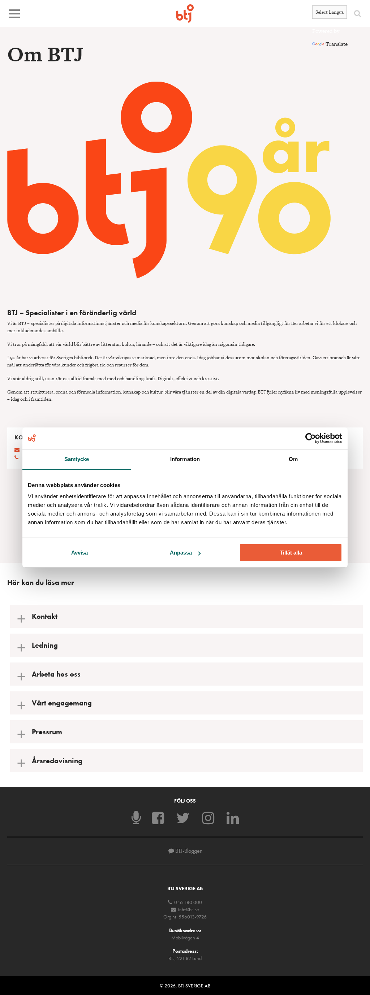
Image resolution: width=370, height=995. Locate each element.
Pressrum (47, 732)
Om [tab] (293, 459)
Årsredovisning (57, 760)
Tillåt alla (291, 552)
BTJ (185, 13)
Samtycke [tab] (76, 459)
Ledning (45, 645)
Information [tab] (185, 459)
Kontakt (44, 616)
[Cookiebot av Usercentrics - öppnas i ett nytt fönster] (310, 438)
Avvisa (79, 552)
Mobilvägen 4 (185, 937)
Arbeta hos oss (56, 674)
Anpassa (181, 552)
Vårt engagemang (62, 703)
